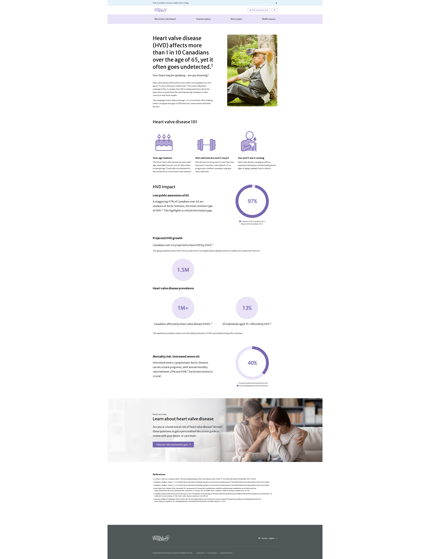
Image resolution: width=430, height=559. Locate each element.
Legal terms (200, 553)
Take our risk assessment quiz (172, 444)
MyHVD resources (268, 19)
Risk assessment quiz (260, 10)
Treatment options (203, 19)
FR (274, 10)
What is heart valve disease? (165, 19)
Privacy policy (212, 553)
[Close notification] (276, 3)
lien (187, 3)
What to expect (236, 19)
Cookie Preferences (226, 553)
